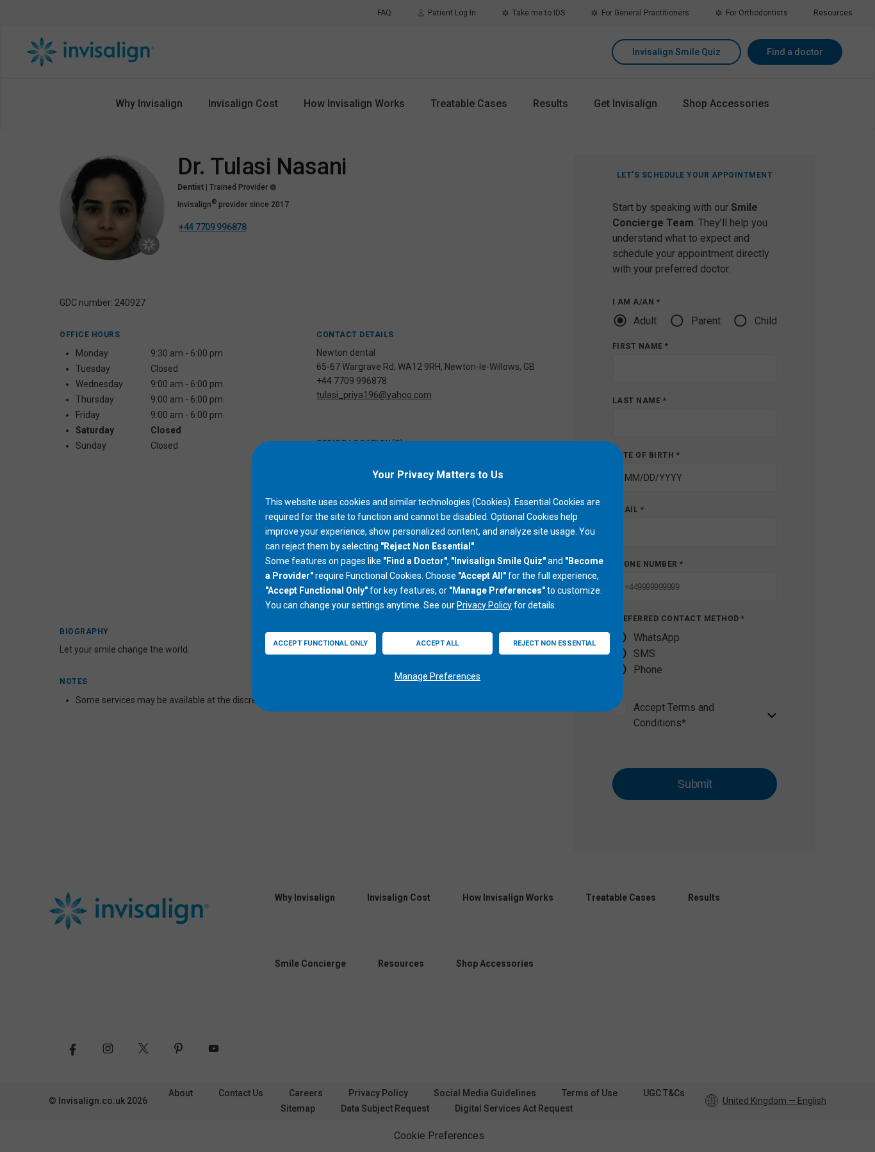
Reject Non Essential (554, 643)
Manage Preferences (437, 676)
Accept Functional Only (321, 643)
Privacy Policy (484, 605)
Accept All (437, 643)
